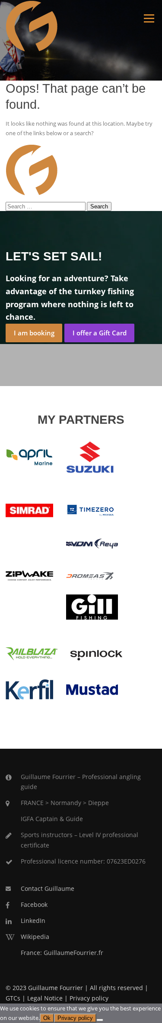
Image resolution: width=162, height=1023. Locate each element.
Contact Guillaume (47, 888)
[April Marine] (29, 457)
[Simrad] (29, 510)
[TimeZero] (90, 510)
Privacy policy (89, 998)
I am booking (34, 332)
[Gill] (92, 606)
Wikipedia (35, 936)
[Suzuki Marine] (90, 457)
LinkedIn (33, 920)
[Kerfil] (29, 688)
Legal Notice (45, 998)
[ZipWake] (29, 575)
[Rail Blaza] (31, 653)
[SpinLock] (96, 653)
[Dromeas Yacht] (90, 575)
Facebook (34, 904)
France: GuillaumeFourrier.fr (62, 952)
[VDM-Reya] (92, 543)
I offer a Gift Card (100, 332)
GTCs (13, 998)
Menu (148, 18)
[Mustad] (92, 688)
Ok (47, 1018)
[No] (99, 1020)
